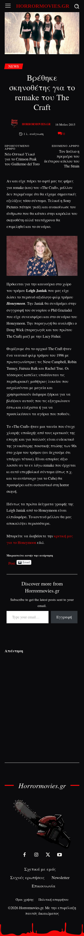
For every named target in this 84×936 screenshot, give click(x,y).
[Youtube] (59, 855)
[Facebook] (24, 855)
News (13, 66)
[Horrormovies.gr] (15, 124)
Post (11, 562)
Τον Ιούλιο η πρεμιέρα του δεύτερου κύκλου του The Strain (61, 158)
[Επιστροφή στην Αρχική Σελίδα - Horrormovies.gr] (42, 824)
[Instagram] (36, 855)
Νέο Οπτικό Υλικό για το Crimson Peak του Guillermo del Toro (22, 159)
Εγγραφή (64, 616)
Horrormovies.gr (36, 124)
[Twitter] (48, 855)
